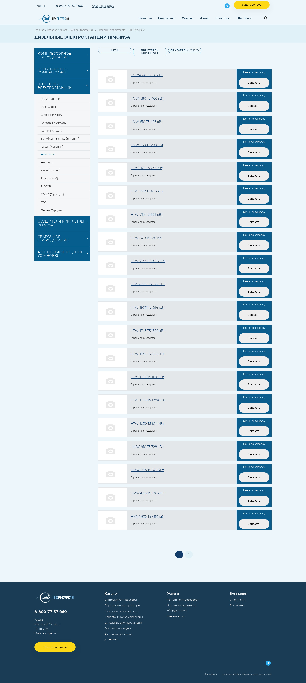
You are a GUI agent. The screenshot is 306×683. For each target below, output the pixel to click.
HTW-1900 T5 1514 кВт (147, 307)
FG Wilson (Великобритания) (60, 138)
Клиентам (222, 18)
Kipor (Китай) (49, 178)
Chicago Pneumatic (53, 122)
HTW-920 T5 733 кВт (146, 168)
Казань (41, 5)
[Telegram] (227, 6)
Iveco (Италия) (50, 170)
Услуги (187, 18)
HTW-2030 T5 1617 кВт (148, 284)
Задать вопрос (251, 4)
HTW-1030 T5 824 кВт (147, 424)
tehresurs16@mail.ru (47, 624)
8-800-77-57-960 (69, 6)
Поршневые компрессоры (122, 605)
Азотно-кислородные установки (60, 253)
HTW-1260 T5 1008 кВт (148, 400)
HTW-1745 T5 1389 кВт (148, 331)
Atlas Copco (48, 106)
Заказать (254, 82)
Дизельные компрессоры (121, 611)
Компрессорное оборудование (54, 55)
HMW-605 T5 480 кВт (147, 516)
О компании (238, 599)
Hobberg (47, 162)
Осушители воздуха (118, 628)
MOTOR (46, 186)
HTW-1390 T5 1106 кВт (147, 377)
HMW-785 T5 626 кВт (147, 470)
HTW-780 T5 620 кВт (147, 191)
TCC (43, 202)
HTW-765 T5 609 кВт (147, 215)
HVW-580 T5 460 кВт (147, 98)
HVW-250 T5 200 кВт (147, 145)
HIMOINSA (48, 154)
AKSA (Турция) (50, 98)
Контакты (245, 18)
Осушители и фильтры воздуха (61, 223)
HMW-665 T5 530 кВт (147, 493)
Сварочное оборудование (53, 238)
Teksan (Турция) (51, 210)
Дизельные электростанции (55, 86)
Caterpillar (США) (51, 114)
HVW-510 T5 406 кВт (147, 122)
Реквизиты (237, 605)
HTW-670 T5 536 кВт (147, 238)
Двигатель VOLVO (184, 50)
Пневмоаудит (176, 616)
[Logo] (53, 18)
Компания (145, 18)
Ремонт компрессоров (182, 599)
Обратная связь (55, 647)
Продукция (166, 18)
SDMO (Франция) (52, 194)
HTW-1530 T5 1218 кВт (147, 354)
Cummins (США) (51, 130)
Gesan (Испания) (52, 146)
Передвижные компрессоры (52, 70)
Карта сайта (210, 674)
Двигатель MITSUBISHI (149, 52)
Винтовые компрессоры (121, 599)
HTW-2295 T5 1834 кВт (148, 261)
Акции (204, 18)
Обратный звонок (103, 5)
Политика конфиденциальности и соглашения (247, 674)
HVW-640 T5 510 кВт (147, 75)
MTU (114, 50)
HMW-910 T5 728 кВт (147, 447)
